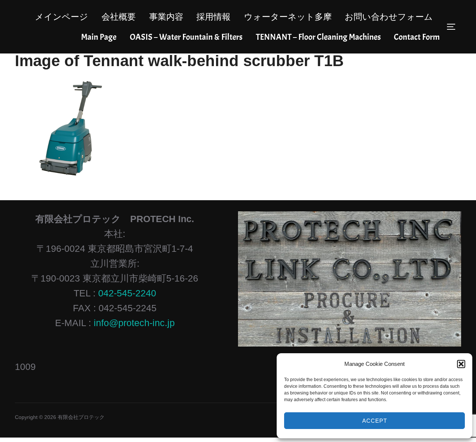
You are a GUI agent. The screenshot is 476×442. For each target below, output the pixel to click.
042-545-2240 (127, 293)
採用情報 (213, 17)
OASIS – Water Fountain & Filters (186, 37)
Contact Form (417, 37)
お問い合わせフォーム (389, 17)
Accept (374, 420)
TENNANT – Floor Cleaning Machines (318, 37)
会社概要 (119, 17)
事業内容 (166, 17)
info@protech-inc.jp (134, 323)
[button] (461, 364)
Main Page (98, 37)
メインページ (61, 17)
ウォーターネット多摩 (288, 17)
